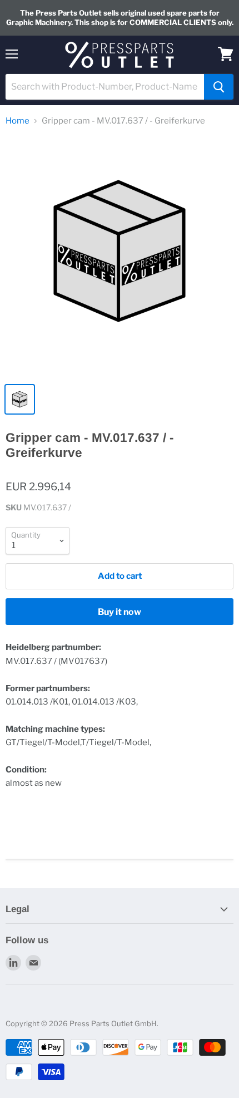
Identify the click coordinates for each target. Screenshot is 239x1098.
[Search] (218, 87)
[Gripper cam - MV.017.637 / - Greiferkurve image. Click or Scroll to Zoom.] (119, 256)
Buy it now (119, 612)
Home (17, 121)
